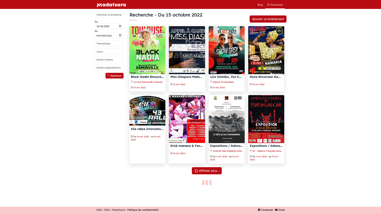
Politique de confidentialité (143, 209)
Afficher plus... (208, 171)
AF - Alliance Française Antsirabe (269, 151)
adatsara (114, 4)
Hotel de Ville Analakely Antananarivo (231, 151)
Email (281, 209)
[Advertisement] (109, 124)
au (96, 30)
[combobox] (109, 43)
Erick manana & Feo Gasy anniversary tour (202, 146)
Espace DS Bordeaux (223, 82)
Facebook (267, 209)
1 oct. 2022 (221, 156)
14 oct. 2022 (143, 136)
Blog (260, 4)
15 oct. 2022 (139, 87)
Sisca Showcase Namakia (268, 77)
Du (96, 21)
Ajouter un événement (268, 19)
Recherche (276, 4)
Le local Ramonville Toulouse (148, 82)
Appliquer (116, 75)
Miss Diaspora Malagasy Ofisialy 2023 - (199, 77)
